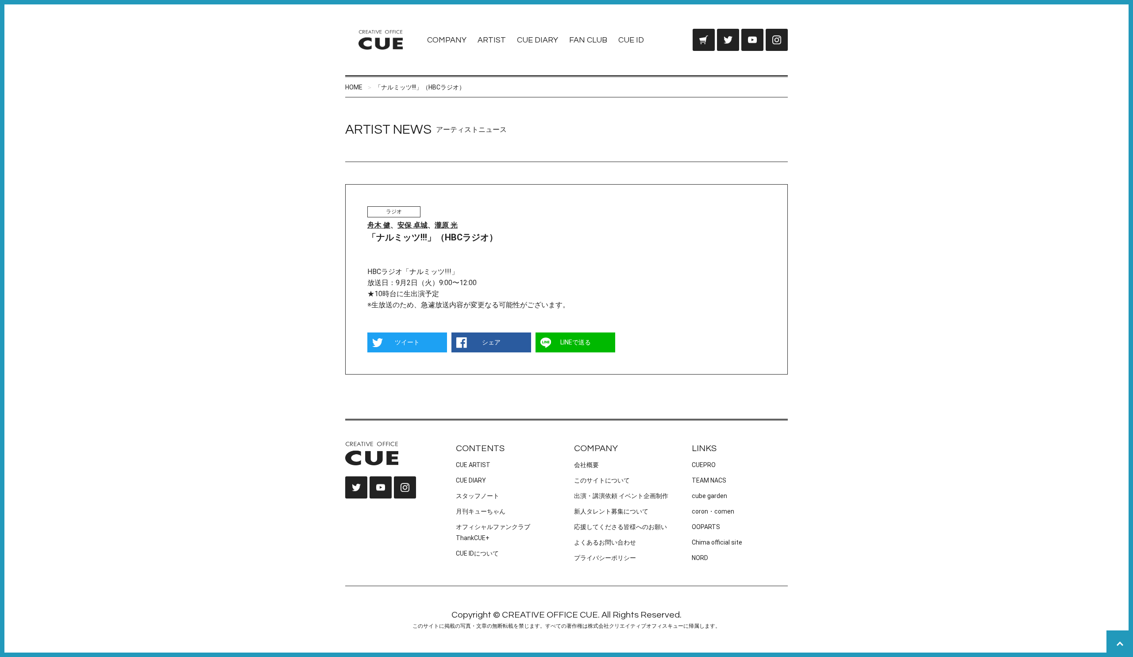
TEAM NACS (709, 480)
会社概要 (586, 464)
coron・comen (713, 511)
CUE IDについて (477, 553)
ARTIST (492, 40)
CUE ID (631, 40)
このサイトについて (602, 480)
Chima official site (717, 542)
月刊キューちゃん (480, 511)
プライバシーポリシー (605, 557)
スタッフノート (477, 495)
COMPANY (446, 40)
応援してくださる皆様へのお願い (620, 526)
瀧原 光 (446, 225)
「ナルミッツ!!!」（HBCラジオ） (420, 87)
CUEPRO (704, 464)
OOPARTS (706, 526)
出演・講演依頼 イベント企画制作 (621, 495)
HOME (353, 87)
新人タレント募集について (611, 511)
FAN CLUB (588, 40)
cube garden (709, 495)
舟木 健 (378, 225)
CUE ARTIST (473, 464)
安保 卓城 (412, 225)
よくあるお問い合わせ (605, 542)
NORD (700, 557)
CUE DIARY (537, 40)
